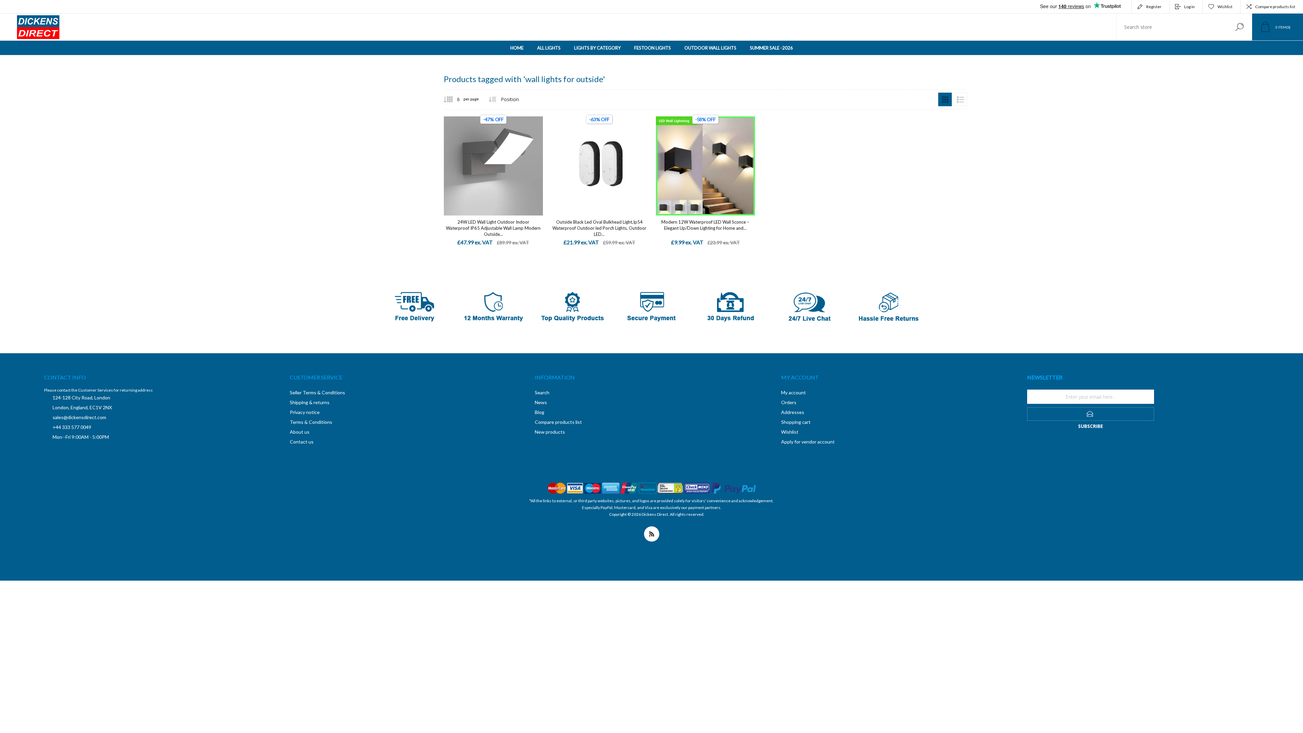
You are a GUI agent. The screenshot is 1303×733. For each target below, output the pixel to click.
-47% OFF (493, 119)
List (960, 99)
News (541, 402)
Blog (539, 412)
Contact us (302, 442)
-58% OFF (705, 119)
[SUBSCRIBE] (1090, 414)
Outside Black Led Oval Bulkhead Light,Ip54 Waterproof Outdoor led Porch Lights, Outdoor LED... (599, 228)
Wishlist (789, 432)
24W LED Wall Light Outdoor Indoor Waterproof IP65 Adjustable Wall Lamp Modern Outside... (493, 228)
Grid (945, 99)
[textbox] (1172, 27)
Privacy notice (305, 412)
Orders (788, 402)
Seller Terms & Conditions (317, 392)
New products (550, 432)
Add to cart (485, 159)
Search (1239, 27)
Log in (1189, 6)
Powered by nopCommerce (647, 521)
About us (299, 432)
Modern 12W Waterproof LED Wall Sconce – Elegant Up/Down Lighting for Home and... (705, 225)
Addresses (792, 412)
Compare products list (1275, 6)
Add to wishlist (518, 159)
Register (1154, 6)
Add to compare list (534, 159)
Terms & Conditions (311, 422)
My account (793, 392)
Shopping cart (796, 422)
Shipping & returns (309, 402)
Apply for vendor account (808, 442)
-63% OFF (599, 119)
